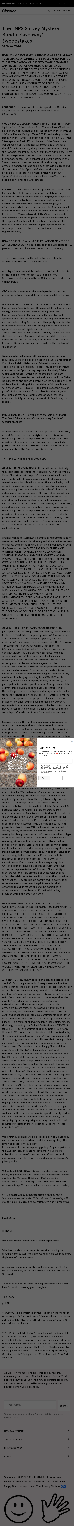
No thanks (57, 778)
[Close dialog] (71, 741)
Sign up (44, 778)
